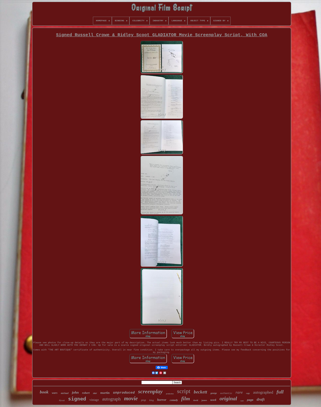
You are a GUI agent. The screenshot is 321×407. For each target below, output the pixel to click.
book (44, 392)
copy (248, 393)
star (95, 393)
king (151, 400)
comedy (174, 400)
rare (239, 392)
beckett (200, 391)
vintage (94, 399)
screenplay (150, 391)
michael (65, 393)
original (228, 398)
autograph (111, 398)
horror (161, 399)
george (213, 393)
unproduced (124, 393)
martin (105, 392)
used (213, 399)
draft (260, 399)
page (250, 399)
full (280, 391)
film (185, 398)
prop (143, 400)
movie (131, 398)
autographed (263, 392)
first (62, 400)
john (75, 392)
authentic (226, 393)
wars (55, 392)
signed (77, 399)
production (170, 394)
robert (86, 392)
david (195, 400)
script (183, 391)
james (204, 400)
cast (242, 401)
